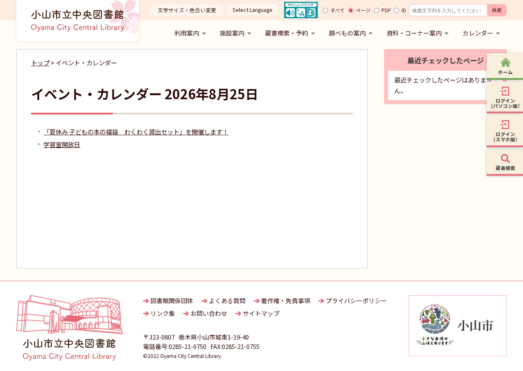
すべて (338, 10)
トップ (40, 62)
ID (404, 10)
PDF (386, 10)
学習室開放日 (61, 144)
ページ (363, 10)
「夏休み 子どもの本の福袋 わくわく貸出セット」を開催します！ (135, 131)
